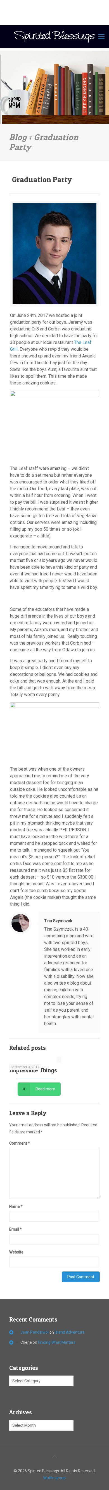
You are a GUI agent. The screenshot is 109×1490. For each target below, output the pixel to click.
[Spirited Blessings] (54, 36)
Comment (19, 1143)
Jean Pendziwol (34, 1332)
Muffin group (54, 1478)
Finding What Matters (56, 1342)
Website (16, 1252)
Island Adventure (70, 1332)
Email (15, 1229)
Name (16, 1206)
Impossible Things (33, 1070)
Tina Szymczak (58, 920)
